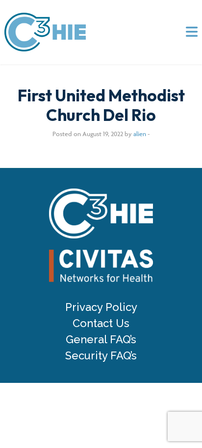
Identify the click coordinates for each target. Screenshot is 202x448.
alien (139, 134)
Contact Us (101, 323)
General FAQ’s (101, 339)
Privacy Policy (101, 307)
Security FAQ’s (101, 356)
